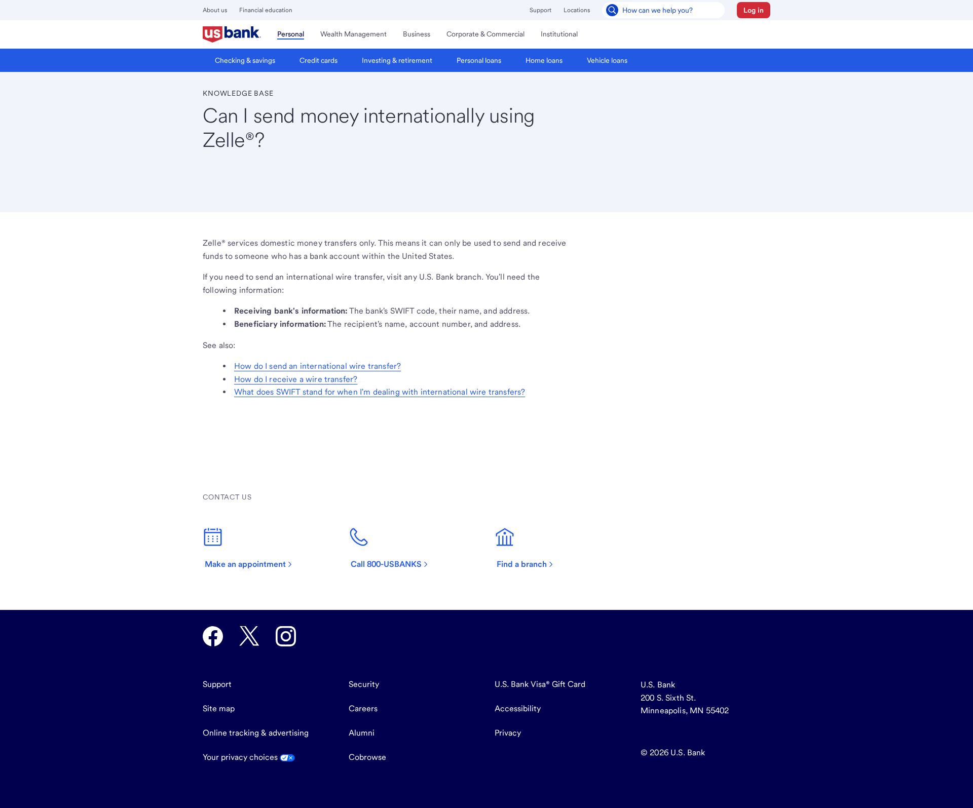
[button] (753, 10)
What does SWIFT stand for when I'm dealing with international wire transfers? (379, 392)
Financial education (265, 10)
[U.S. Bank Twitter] (249, 636)
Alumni (362, 733)
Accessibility (518, 708)
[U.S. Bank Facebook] (213, 636)
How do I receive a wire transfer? (295, 379)
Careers (363, 708)
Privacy (508, 733)
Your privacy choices (241, 757)
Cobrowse (367, 757)
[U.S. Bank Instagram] (286, 636)
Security (364, 684)
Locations (577, 10)
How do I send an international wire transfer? (317, 366)
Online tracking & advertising (256, 733)
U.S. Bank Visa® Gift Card (540, 684)
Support (540, 10)
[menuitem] (232, 34)
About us (215, 10)
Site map (219, 708)
